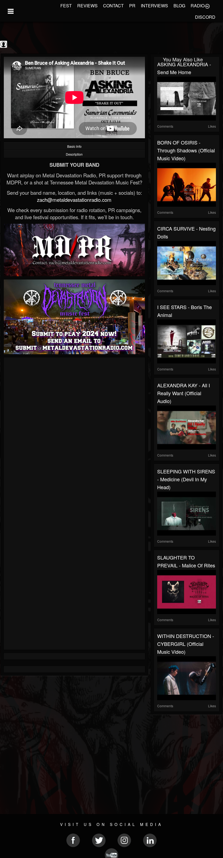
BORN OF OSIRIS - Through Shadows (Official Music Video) (186, 150)
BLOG (179, 5)
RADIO (198, 5)
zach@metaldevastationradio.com (74, 199)
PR (132, 5)
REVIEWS (87, 5)
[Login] (207, 5)
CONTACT (113, 5)
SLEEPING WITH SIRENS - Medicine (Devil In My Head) (186, 479)
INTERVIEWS (154, 5)
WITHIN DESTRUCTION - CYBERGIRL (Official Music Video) (185, 643)
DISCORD (205, 17)
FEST (66, 5)
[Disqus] (74, 433)
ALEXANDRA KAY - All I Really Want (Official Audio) (183, 393)
